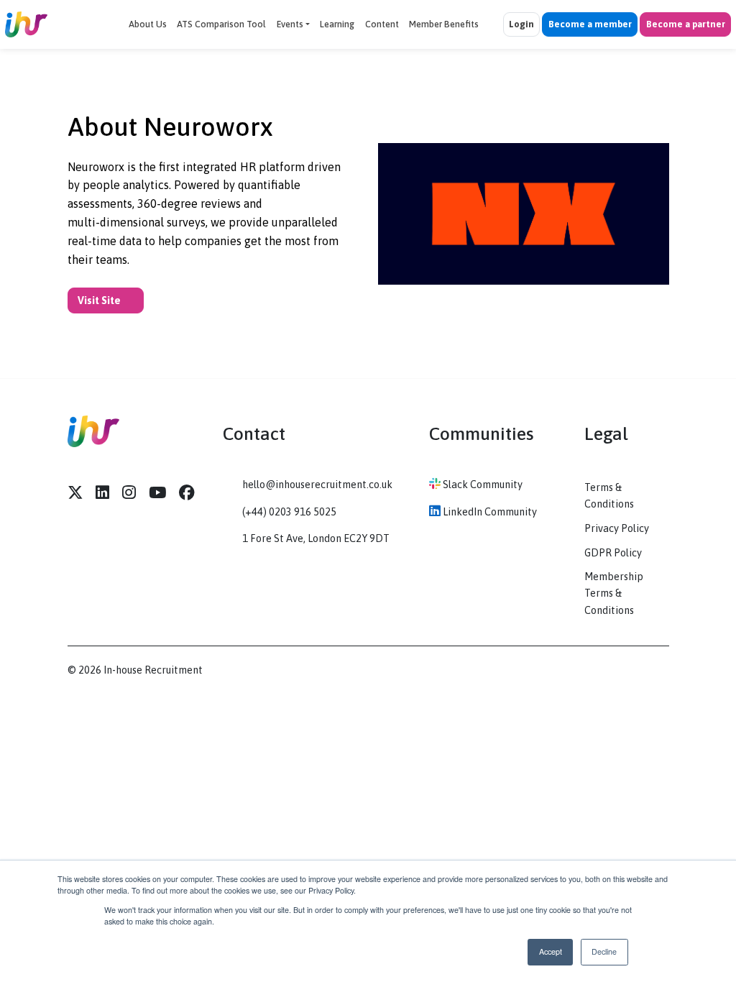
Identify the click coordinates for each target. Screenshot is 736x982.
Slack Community (482, 484)
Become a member (590, 24)
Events (290, 24)
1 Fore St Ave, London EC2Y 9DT (316, 538)
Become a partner (685, 24)
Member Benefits (444, 24)
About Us (148, 24)
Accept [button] (550, 951)
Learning (337, 24)
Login (521, 24)
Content (382, 24)
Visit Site (100, 300)
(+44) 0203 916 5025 (289, 512)
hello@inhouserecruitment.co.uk (317, 484)
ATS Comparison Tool (221, 24)
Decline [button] (604, 951)
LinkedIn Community (489, 512)
